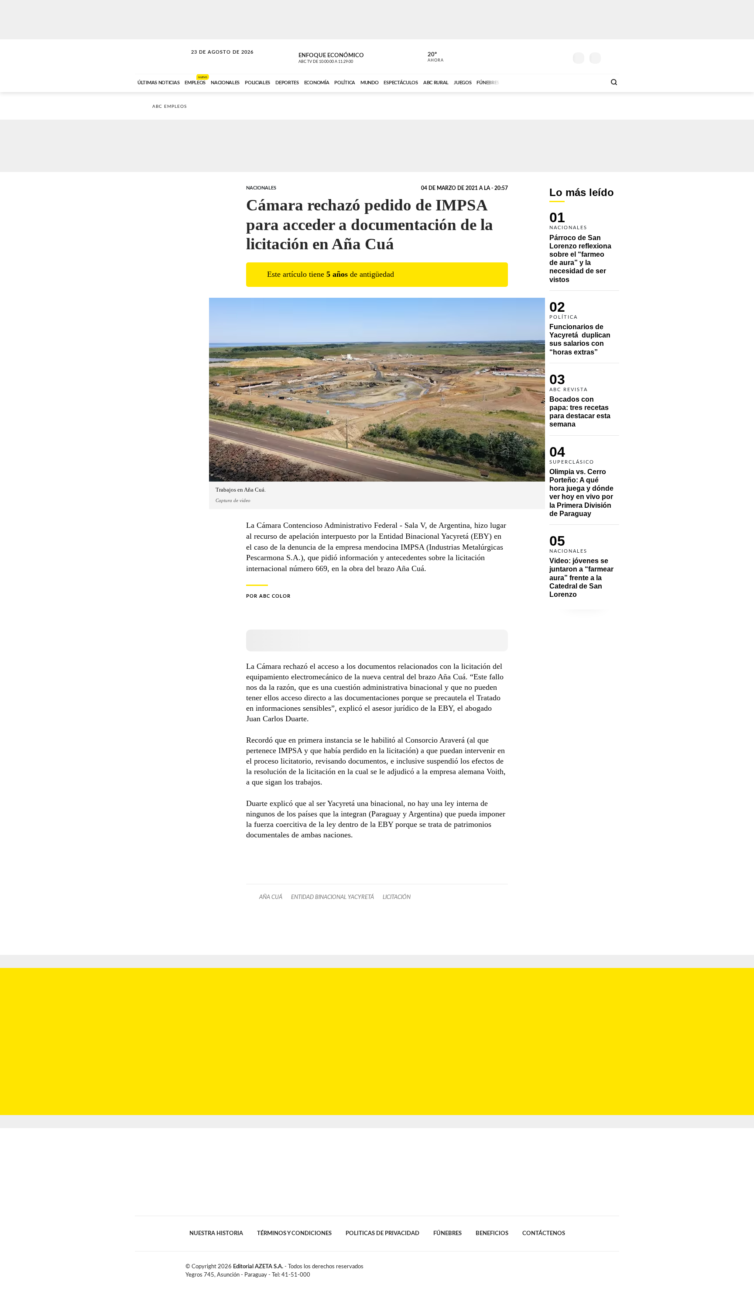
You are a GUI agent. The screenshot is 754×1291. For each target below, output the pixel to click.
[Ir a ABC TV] (528, 81)
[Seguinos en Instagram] (560, 56)
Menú (611, 57)
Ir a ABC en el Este (214, 60)
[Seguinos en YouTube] (547, 56)
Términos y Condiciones (294, 1233)
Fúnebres (447, 1233)
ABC (162, 56)
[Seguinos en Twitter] (534, 56)
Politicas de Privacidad (382, 1233)
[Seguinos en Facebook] (521, 56)
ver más (430, 57)
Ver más (584, 251)
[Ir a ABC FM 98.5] (587, 81)
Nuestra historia (216, 1233)
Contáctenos (543, 1233)
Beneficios (492, 1233)
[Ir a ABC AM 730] (552, 81)
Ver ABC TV (342, 56)
